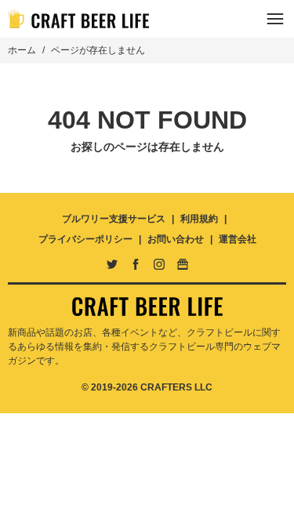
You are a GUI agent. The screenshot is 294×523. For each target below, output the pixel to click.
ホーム (22, 50)
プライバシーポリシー (85, 239)
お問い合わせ (175, 239)
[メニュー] (275, 19)
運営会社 (237, 239)
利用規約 (199, 218)
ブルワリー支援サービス (113, 218)
